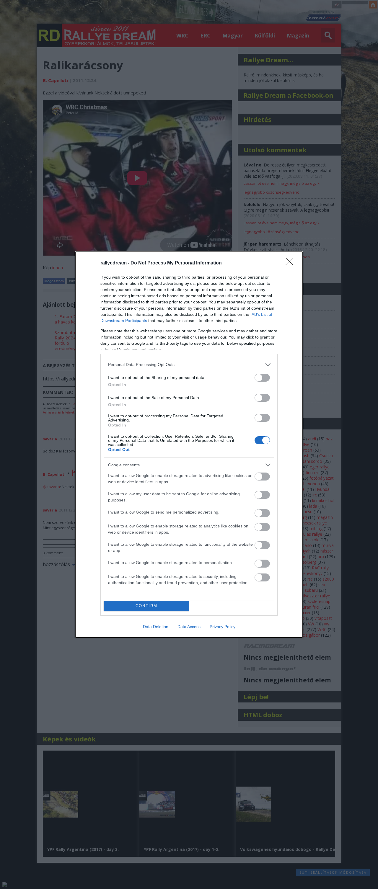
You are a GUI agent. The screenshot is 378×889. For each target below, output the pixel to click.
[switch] (262, 378)
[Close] (291, 263)
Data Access (189, 626)
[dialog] (189, 445)
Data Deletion (155, 626)
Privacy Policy (222, 626)
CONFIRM (146, 606)
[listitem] (189, 365)
